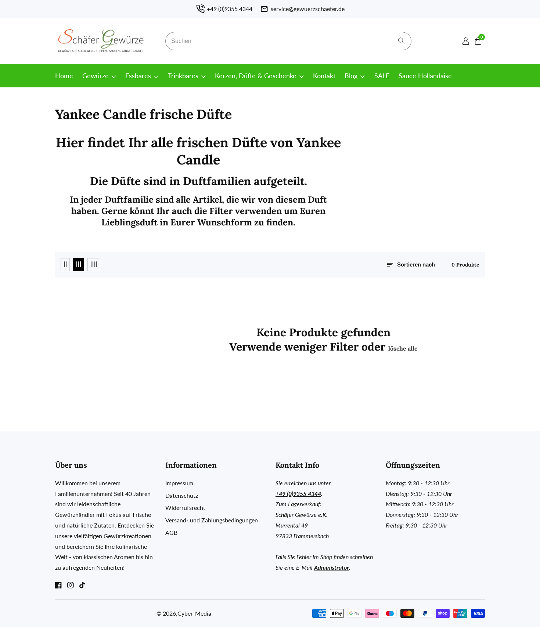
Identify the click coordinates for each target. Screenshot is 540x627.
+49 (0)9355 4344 (298, 493)
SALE (381, 76)
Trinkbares (183, 76)
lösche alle (403, 348)
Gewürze (95, 76)
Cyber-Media (194, 613)
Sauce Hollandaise (425, 76)
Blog (351, 76)
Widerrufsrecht (185, 507)
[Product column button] (65, 264)
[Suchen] (401, 40)
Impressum (179, 482)
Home (64, 76)
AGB (171, 532)
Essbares (138, 76)
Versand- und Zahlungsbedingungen (211, 520)
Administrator (331, 567)
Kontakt (324, 76)
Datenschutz (181, 495)
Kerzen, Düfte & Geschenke (255, 76)
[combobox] (288, 41)
